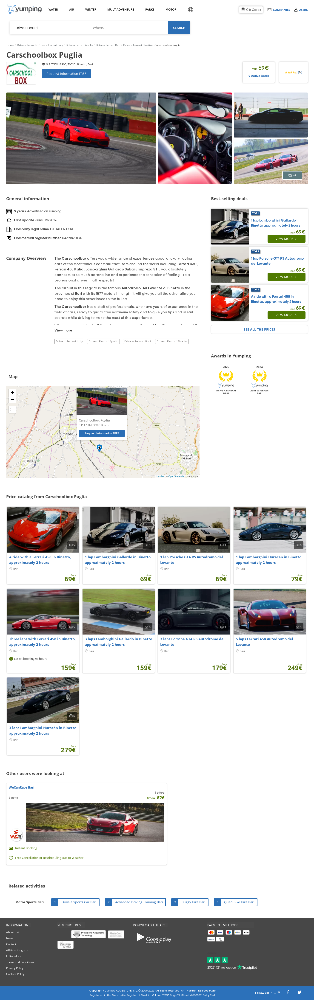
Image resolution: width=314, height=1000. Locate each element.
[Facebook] (287, 993)
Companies (281, 9)
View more (285, 238)
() (299, 72)
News (9, 938)
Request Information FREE (66, 73)
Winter (90, 9)
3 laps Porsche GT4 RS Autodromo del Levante (192, 642)
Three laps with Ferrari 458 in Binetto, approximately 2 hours (42, 642)
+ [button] (12, 392)
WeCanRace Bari (21, 787)
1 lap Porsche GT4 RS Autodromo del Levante (191, 560)
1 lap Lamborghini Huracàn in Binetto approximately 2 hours (268, 560)
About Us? (12, 932)
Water (53, 9)
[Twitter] (299, 993)
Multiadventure (119, 9)
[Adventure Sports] (24, 9)
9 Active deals (258, 76)
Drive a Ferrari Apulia (103, 341)
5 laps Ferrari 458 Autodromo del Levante (264, 642)
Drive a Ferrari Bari (137, 341)
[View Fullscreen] (12, 409)
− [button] (12, 399)
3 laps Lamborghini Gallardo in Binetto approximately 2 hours (118, 642)
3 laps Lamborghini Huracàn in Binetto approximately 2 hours (42, 730)
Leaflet (160, 476)
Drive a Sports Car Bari (79, 902)
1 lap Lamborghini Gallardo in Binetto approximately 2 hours (118, 560)
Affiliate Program (17, 950)
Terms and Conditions (20, 962)
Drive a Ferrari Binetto (172, 341)
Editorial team (15, 956)
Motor (171, 9)
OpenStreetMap (176, 476)
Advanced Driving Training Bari (139, 902)
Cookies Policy (15, 974)
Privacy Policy (14, 968)
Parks (149, 9)
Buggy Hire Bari (194, 902)
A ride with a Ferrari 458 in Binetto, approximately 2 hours (40, 560)
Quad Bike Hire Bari (239, 902)
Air (71, 9)
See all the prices (259, 329)
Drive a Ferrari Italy (69, 341)
